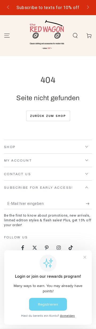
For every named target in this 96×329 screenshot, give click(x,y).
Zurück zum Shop (48, 116)
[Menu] (7, 35)
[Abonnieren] (89, 204)
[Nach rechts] (87, 7)
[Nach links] (8, 7)
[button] (75, 35)
